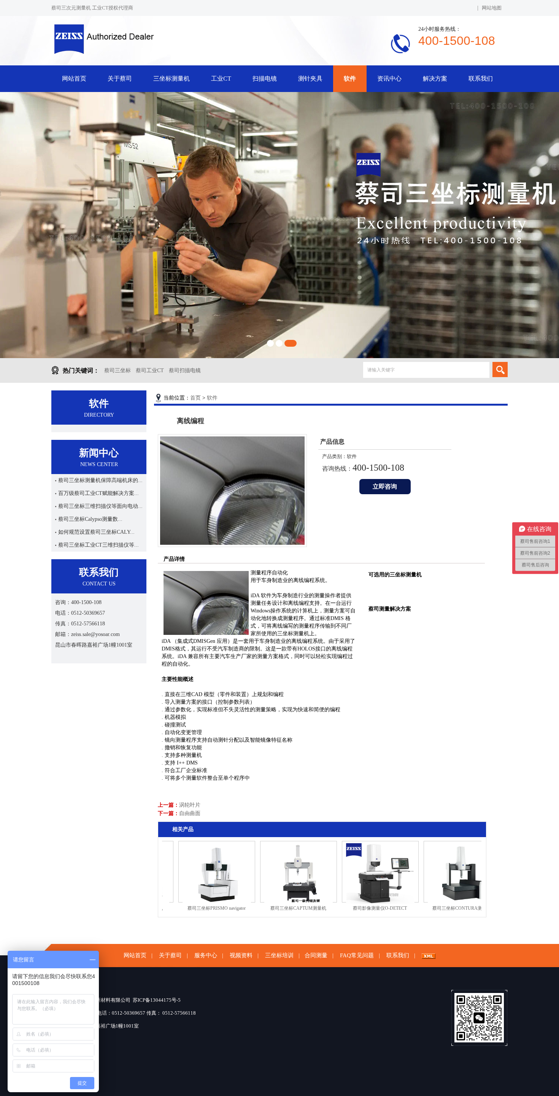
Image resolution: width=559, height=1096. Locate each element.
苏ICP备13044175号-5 (157, 1000)
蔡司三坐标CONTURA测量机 (440, 908)
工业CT (221, 78)
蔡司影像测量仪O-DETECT (358, 908)
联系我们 (480, 78)
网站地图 (492, 8)
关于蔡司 (120, 78)
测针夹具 (310, 78)
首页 (195, 398)
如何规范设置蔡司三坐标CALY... (96, 532)
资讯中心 (389, 78)
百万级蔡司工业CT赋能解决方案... (98, 493)
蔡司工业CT (150, 370)
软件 (350, 78)
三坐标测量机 (171, 78)
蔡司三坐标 (117, 370)
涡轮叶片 (189, 805)
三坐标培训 (279, 955)
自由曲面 (189, 813)
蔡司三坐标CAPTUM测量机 (277, 908)
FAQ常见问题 (357, 955)
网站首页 (74, 78)
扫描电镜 (265, 78)
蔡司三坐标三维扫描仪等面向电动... (100, 506)
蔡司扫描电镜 (185, 370)
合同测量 (316, 955)
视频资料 (241, 955)
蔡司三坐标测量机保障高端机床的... (100, 480)
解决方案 (435, 78)
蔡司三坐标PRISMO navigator (195, 908)
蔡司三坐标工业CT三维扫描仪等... (98, 545)
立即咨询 (385, 486)
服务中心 (205, 955)
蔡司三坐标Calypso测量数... (90, 519)
